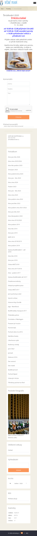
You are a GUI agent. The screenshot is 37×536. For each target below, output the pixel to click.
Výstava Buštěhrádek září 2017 (17, 277)
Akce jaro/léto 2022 (14, 203)
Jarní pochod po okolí (14, 294)
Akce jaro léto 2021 (14, 212)
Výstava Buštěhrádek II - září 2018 (17, 251)
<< (10, 483)
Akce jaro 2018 (12, 260)
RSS (27, 533)
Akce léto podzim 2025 (15, 165)
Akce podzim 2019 (14, 224)
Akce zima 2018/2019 (15, 241)
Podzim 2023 (12, 186)
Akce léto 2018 (12, 256)
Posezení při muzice (14, 323)
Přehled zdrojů (12, 499)
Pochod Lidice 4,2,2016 (15, 332)
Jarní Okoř (11, 349)
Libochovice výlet (13, 340)
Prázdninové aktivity (14, 281)
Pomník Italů (12, 328)
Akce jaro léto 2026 (14, 157)
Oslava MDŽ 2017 (13, 290)
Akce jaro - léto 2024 (14, 178)
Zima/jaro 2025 (13, 170)
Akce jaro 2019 (12, 233)
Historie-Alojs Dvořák (14, 302)
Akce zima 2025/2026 (15, 161)
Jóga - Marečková (13, 306)
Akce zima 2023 (13, 195)
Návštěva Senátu (13, 336)
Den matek (11, 365)
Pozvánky (8, 8)
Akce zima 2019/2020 (15, 220)
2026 (21, 483)
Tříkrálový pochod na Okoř (16, 382)
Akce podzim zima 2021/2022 (17, 208)
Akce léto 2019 (12, 229)
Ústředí (10, 450)
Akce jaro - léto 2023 (14, 191)
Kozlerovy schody (13, 344)
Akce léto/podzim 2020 (15, 216)
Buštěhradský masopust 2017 (17, 311)
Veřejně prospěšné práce (15, 285)
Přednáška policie (13, 315)
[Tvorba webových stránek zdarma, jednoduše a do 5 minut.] (22, 533)
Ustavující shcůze (13, 378)
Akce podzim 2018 (14, 245)
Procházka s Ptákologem (15, 319)
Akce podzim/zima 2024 (15, 174)
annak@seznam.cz (13, 139)
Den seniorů (12, 361)
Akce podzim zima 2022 (15, 199)
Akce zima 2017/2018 (15, 269)
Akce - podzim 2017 (14, 273)
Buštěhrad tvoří (13, 370)
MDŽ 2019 (11, 237)
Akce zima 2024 (13, 182)
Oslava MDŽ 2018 (13, 264)
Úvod (2, 8)
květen (16, 483)
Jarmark (10, 353)
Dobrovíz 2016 (12, 357)
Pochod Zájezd (12, 374)
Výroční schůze (12, 298)
